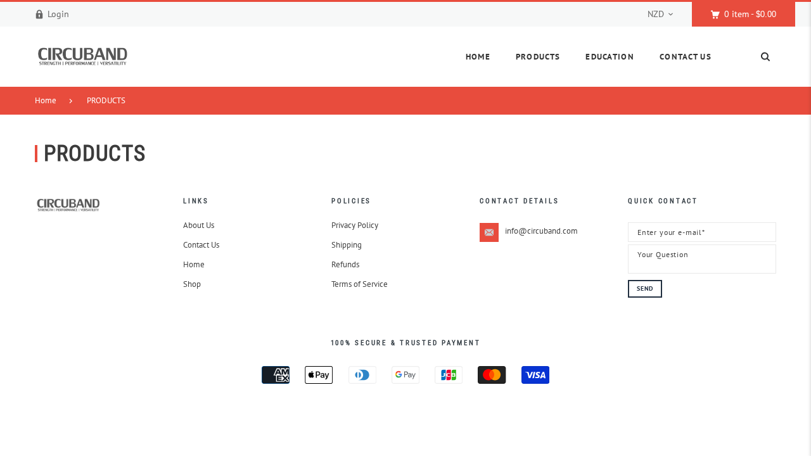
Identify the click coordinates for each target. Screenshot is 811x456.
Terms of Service (359, 284)
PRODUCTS (106, 100)
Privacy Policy (354, 225)
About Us (198, 225)
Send (645, 288)
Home (45, 100)
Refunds (345, 264)
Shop (192, 284)
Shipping (346, 244)
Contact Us (201, 244)
